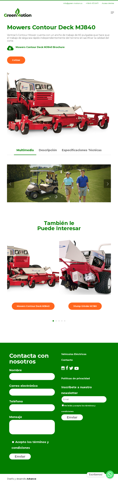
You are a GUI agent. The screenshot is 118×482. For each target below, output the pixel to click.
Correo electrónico (23, 386)
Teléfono (16, 401)
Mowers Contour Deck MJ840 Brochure (40, 47)
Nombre (15, 370)
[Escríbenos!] (110, 474)
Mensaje (15, 417)
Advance (31, 479)
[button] (112, 12)
